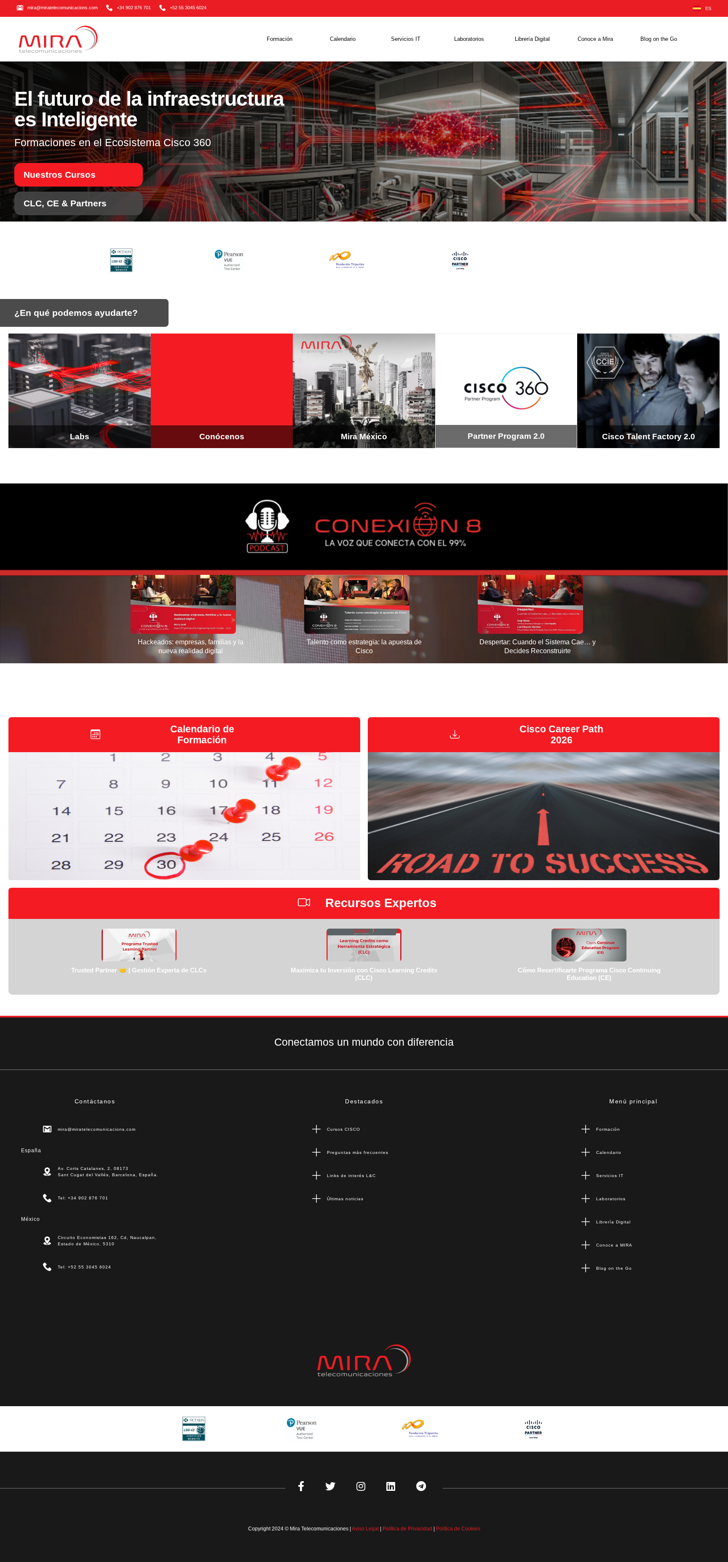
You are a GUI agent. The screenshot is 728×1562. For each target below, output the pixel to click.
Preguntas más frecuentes (357, 1152)
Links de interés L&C (351, 1175)
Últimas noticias (345, 1198)
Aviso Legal (365, 1529)
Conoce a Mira (595, 39)
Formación (279, 39)
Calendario (343, 39)
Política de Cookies (458, 1529)
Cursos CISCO (343, 1129)
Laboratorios (469, 39)
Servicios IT (405, 39)
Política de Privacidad (407, 1529)
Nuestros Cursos (60, 174)
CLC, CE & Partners (65, 203)
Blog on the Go (658, 39)
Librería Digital (532, 39)
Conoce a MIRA (614, 1245)
